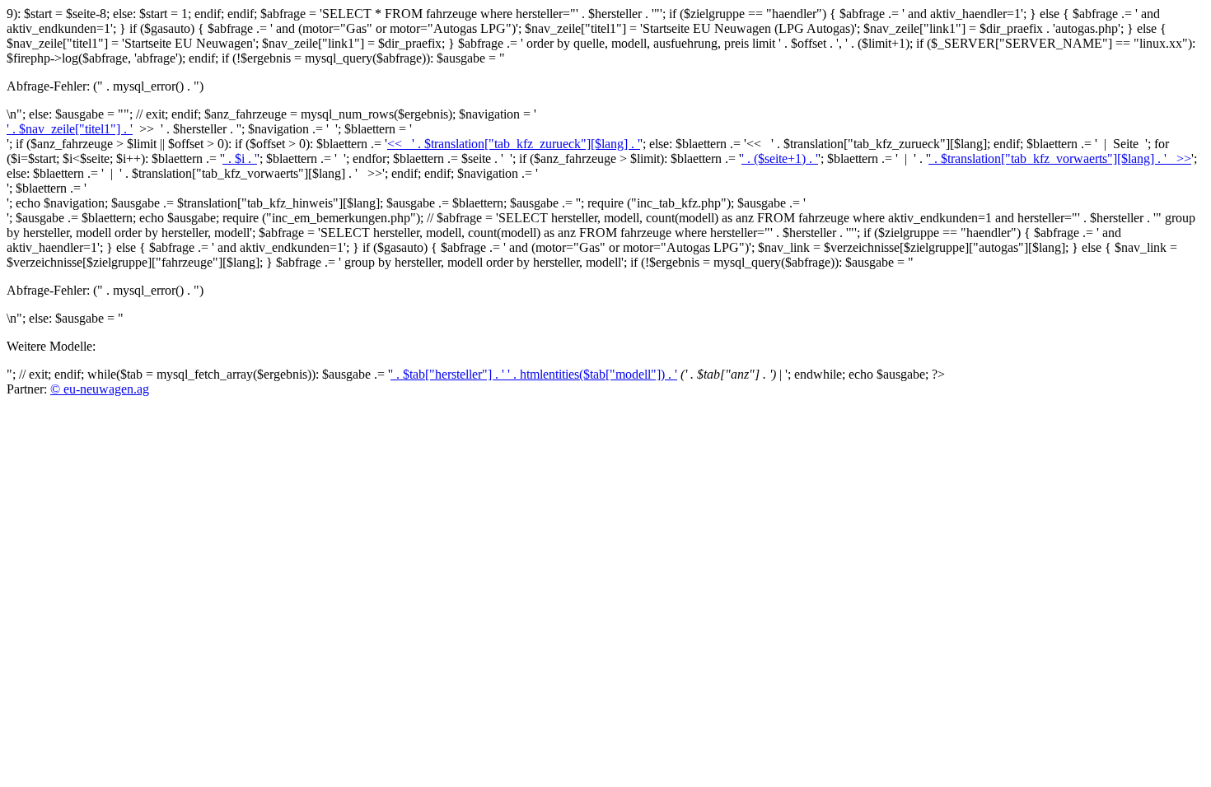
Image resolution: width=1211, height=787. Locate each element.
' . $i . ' (239, 158)
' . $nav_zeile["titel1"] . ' (70, 129)
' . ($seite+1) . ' (779, 158)
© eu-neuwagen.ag (99, 389)
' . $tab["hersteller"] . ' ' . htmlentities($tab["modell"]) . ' (533, 374)
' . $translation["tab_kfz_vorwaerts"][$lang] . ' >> (1059, 158)
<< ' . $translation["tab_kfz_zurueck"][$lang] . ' (513, 144)
